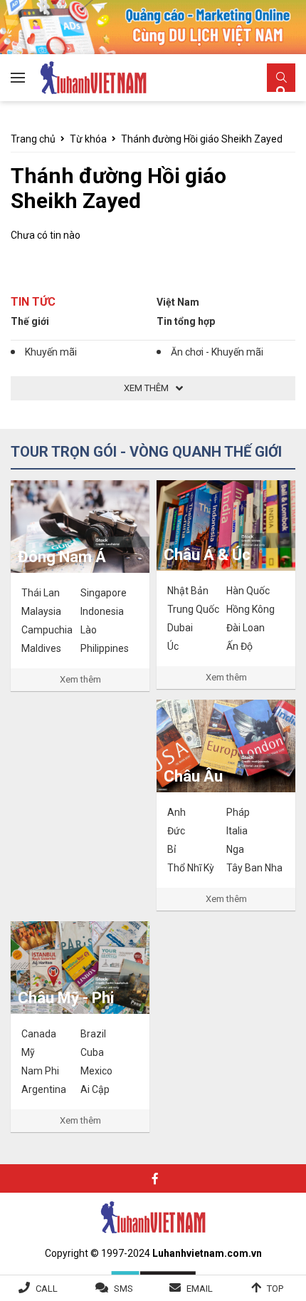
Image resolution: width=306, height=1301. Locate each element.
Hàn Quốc (248, 590)
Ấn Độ (239, 646)
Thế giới (30, 321)
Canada (38, 1034)
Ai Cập (95, 1089)
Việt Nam (178, 302)
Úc (173, 646)
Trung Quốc (193, 609)
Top (275, 1288)
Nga (235, 849)
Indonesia (102, 611)
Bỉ (171, 849)
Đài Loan (245, 627)
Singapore (103, 592)
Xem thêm (80, 679)
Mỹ (28, 1052)
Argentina (43, 1089)
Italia (237, 830)
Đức (176, 830)
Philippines (104, 648)
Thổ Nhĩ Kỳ (190, 868)
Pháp (238, 812)
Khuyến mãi (51, 352)
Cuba (92, 1052)
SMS (123, 1288)
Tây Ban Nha (254, 868)
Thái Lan (40, 592)
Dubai (180, 627)
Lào (88, 630)
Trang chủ (33, 139)
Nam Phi (40, 1071)
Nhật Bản (188, 590)
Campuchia (47, 630)
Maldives (41, 648)
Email (199, 1288)
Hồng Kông (250, 609)
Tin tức (33, 302)
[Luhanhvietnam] (153, 1217)
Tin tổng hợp (186, 321)
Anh (176, 812)
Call (47, 1288)
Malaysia (41, 611)
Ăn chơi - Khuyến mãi (217, 352)
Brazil (93, 1034)
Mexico (96, 1071)
